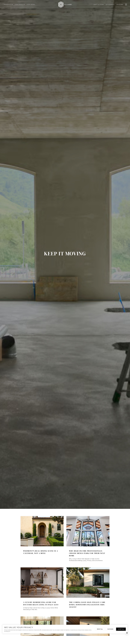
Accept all (121, 629)
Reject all (100, 629)
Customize (110, 629)
